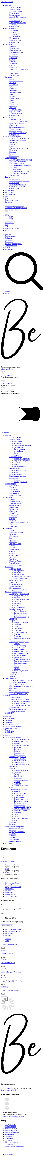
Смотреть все (14, 26)
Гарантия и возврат (12, 200)
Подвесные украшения (22, 661)
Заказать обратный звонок (14, 206)
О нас (7, 198)
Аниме (11, 79)
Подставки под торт (21, 663)
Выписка (12, 46)
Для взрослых (19, 571)
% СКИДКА (9, 190)
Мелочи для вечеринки (13, 136)
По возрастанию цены (13, 929)
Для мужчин (13, 32)
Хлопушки (13, 150)
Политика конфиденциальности (12, 1116)
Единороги (13, 88)
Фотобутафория (19, 607)
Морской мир (14, 98)
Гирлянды (13, 142)
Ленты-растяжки (20, 655)
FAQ (14, 1090)
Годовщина (13, 56)
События (8, 44)
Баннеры (17, 644)
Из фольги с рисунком (22, 461)
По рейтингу (10, 935)
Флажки (17, 669)
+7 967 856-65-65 (7, 2)
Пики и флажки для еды (22, 659)
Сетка (7, 941)
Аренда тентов (14, 179)
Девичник (13, 58)
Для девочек (13, 34)
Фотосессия (13, 54)
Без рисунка (18, 443)
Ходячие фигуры (20, 466)
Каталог (8, 5)
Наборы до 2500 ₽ (16, 40)
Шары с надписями (16, 19)
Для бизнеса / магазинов (18, 121)
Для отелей (13, 167)
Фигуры (17, 462)
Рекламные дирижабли (17, 185)
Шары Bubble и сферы (17, 17)
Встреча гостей (19, 703)
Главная (8, 736)
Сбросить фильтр (7, 924)
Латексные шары (15, 11)
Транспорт (13, 106)
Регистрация (9, 192)
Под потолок (14, 38)
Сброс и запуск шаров (17, 186)
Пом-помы (17, 665)
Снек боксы (18, 628)
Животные (13, 90)
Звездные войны (15, 92)
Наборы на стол (19, 657)
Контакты (8, 202)
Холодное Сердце (15, 110)
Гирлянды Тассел (20, 647)
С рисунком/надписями (22, 445)
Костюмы (17, 603)
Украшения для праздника (19, 148)
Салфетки (17, 624)
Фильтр (13, 861)
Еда (10, 86)
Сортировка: (14, 865)
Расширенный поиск (8, 922)
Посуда (12, 144)
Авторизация (10, 194)
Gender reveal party (16, 129)
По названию (10, 933)
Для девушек (14, 30)
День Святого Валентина (18, 69)
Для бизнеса (13, 71)
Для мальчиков (14, 36)
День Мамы (13, 73)
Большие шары (14, 15)
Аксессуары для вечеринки (19, 138)
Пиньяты (17, 605)
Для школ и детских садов (18, 173)
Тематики (8, 77)
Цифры (16, 464)
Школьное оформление (17, 127)
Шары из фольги (15, 13)
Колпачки (17, 601)
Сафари (12, 100)
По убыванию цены (12, 931)
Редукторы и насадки (21, 617)
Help (6, 196)
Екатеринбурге (7, 369)
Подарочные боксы (21, 622)
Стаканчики (18, 630)
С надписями (18, 447)
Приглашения (19, 753)
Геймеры (12, 83)
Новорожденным (15, 131)
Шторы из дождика (21, 671)
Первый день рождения (22, 576)
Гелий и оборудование (17, 140)
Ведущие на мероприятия (23, 701)
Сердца (16, 455)
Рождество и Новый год (18, 133)
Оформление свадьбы (17, 123)
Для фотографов (15, 169)
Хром (16, 453)
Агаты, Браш (18, 451)
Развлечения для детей (22, 705)
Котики (12, 96)
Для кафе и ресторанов (17, 161)
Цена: (7, 869)
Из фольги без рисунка (22, 459)
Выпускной (13, 61)
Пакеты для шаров (20, 482)
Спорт (11, 102)
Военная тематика (16, 81)
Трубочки (17, 636)
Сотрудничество (11, 158)
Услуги (7, 177)
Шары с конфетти (20, 449)
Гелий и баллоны (20, 611)
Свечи (11, 146)
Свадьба (12, 60)
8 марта (12, 65)
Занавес (12, 154)
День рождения (15, 50)
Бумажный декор (20, 646)
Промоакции (14, 183)
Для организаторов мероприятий (21, 165)
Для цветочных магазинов (19, 171)
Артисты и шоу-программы (19, 181)
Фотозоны (9, 117)
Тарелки (17, 634)
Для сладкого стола (21, 653)
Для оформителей (20, 613)
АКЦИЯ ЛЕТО (15, 7)
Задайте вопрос (6, 1090)
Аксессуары (13, 25)
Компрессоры (19, 615)
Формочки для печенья (22, 638)
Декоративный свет (21, 596)
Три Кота (12, 108)
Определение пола (16, 52)
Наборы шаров (14, 9)
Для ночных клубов (16, 163)
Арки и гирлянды (15, 21)
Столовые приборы (21, 632)
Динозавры (13, 85)
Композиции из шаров (17, 23)
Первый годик (14, 48)
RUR (7, 215)
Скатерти (17, 626)
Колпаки (12, 152)
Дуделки (17, 597)
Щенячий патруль (15, 113)
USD (11, 219)
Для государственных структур (20, 160)
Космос (12, 94)
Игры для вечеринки (21, 599)
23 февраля (13, 63)
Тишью (16, 667)
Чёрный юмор (14, 111)
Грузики (17, 480)
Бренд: (7, 872)
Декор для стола (19, 649)
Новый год (13, 67)
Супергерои (13, 104)
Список (8, 939)
